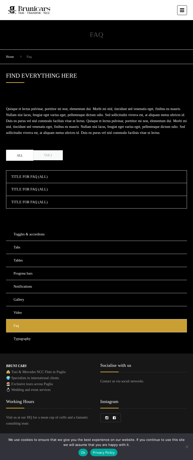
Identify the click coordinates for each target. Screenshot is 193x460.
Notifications (23, 286)
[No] (186, 446)
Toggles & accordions (29, 234)
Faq (16, 326)
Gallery (19, 299)
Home (10, 57)
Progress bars (23, 273)
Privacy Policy (104, 452)
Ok (83, 452)
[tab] (19, 155)
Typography (22, 339)
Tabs (17, 247)
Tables (18, 260)
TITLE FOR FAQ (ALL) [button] (29, 177)
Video (18, 313)
